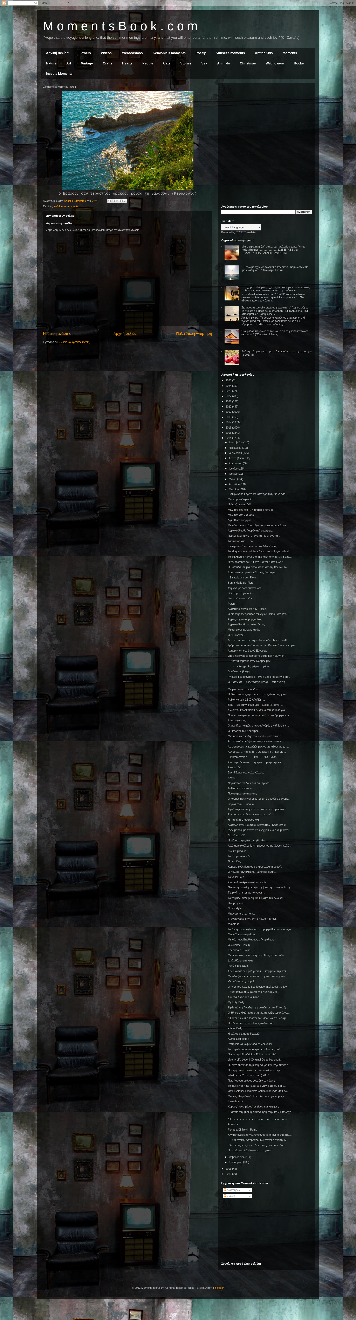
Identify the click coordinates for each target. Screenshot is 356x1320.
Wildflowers (275, 63)
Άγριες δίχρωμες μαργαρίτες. (245, 619)
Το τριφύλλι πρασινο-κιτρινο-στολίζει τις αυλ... (255, 1049)
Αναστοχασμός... (238, 720)
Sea (204, 63)
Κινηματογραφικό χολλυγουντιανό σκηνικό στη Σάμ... (260, 1134)
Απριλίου (234, 484)
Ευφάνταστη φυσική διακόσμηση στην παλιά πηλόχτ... (260, 1111)
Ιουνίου (233, 473)
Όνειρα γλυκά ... (238, 903)
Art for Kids (264, 53)
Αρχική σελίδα (57, 53)
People (147, 63)
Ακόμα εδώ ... (236, 767)
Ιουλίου (233, 468)
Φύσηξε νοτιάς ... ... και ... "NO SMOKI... (254, 756)
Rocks (299, 63)
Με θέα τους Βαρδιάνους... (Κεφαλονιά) (251, 939)
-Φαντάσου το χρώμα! (241, 981)
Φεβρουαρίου (237, 1157)
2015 (229, 432)
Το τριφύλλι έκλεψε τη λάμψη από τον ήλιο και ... (257, 897)
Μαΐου (233, 479)
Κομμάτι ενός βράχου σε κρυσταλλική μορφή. (255, 866)
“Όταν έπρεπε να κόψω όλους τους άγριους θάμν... (258, 1119)
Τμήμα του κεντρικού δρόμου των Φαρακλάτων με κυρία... (262, 645)
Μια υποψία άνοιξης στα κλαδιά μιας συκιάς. (255, 736)
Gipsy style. (235, 908)
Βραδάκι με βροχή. (239, 671)
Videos (106, 53)
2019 (229, 411)
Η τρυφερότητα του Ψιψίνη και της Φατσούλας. (255, 561)
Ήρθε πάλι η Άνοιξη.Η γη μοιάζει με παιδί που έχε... (259, 1007)
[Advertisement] (266, 115)
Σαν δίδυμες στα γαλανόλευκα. (246, 772)
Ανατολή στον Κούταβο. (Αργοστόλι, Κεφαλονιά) (257, 824)
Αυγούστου (236, 463)
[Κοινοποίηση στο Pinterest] (125, 201)
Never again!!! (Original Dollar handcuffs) (252, 1054)
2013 (229, 1168)
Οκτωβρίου (236, 452)
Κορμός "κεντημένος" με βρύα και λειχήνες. (254, 1106)
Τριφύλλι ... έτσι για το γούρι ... (246, 892)
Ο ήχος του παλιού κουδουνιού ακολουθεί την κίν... (258, 986)
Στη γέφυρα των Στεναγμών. (245, 588)
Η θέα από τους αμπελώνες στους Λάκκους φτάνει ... (260, 694)
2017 (229, 422)
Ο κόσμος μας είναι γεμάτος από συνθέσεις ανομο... (259, 798)
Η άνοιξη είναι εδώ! (239, 504)
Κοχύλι (232, 777)
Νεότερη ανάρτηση (58, 334)
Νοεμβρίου (235, 447)
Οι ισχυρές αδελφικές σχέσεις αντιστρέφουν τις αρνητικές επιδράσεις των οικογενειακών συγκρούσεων (275, 289)
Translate (249, 232)
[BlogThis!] (113, 201)
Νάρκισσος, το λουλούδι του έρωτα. (249, 783)
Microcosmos (132, 53)
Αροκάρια (233, 1124)
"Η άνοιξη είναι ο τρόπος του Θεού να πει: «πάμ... (258, 1018)
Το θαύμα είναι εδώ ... (241, 856)
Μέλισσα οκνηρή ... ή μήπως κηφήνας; (251, 509)
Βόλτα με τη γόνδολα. (241, 593)
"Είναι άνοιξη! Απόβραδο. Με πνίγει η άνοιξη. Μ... (258, 1139)
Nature (51, 63)
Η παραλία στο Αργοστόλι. (244, 819)
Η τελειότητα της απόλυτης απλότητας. (251, 1023)
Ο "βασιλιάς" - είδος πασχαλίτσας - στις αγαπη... (257, 681)
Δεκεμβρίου (236, 442)
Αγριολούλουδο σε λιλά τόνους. (247, 624)
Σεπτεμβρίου (237, 458)
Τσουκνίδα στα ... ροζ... (242, 541)
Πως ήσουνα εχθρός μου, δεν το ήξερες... (252, 1080)
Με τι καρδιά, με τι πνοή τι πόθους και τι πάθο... (257, 955)
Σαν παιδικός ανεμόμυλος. (244, 997)
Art (68, 63)
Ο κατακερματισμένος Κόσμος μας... (250, 660)
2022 (229, 396)
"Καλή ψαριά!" (236, 835)
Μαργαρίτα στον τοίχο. (241, 913)
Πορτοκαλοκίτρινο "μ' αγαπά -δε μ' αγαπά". (254, 535)
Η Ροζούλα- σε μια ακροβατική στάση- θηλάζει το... (258, 567)
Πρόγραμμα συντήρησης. (243, 793)
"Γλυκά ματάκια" (238, 851)
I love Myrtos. (236, 1101)
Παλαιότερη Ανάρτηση (194, 334)
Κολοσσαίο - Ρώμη (239, 950)
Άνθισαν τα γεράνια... (241, 788)
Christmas (248, 63)
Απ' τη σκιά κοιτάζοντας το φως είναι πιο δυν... (256, 741)
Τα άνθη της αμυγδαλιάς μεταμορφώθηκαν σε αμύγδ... (260, 929)
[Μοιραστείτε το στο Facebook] (121, 201)
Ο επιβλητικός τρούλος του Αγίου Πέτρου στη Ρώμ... (259, 614)
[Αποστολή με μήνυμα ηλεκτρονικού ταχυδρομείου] (109, 201)
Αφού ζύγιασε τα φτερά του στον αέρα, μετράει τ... (258, 809)
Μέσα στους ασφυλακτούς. (244, 629)
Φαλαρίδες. (234, 861)
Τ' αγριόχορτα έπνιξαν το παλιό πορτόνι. (252, 918)
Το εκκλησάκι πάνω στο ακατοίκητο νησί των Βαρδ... (260, 556)
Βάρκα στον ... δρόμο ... (242, 804)
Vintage (87, 63)
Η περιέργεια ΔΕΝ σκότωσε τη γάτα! (250, 1150)
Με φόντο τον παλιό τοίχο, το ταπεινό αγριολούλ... (258, 525)
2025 (229, 380)
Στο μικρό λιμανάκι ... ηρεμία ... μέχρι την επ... (255, 762)
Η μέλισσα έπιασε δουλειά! (244, 1033)
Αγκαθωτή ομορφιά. (240, 520)
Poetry (201, 53)
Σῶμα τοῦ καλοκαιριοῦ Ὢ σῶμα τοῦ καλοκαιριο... (257, 709)
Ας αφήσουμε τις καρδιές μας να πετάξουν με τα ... (258, 746)
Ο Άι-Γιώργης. (236, 635)
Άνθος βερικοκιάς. (238, 1038)
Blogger (219, 1287)
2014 (229, 437)
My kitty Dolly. (236, 1002)
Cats (166, 63)
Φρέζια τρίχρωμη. (238, 965)
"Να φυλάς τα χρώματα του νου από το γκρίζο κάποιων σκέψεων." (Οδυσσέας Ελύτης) (274, 332)
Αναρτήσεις (233, 1190)
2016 (229, 427)
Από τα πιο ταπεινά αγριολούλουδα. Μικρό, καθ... (258, 640)
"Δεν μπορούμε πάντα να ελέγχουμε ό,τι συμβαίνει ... (260, 830)
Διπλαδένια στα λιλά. (241, 960)
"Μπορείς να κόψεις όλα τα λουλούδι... (251, 1043)
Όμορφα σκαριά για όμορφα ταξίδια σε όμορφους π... (260, 715)
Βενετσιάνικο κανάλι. (240, 598)
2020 (229, 406)
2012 (229, 1173)
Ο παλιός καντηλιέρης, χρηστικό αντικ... (252, 871)
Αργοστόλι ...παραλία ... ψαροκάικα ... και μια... (257, 751)
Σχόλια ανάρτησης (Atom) (74, 341)
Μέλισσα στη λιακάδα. (241, 514)
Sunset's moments (230, 53)
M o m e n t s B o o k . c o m (120, 26)
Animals (223, 63)
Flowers (84, 53)
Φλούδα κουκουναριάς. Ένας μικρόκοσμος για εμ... (259, 676)
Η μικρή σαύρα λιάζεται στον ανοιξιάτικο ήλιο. (255, 1070)
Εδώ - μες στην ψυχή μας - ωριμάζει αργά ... (255, 704)
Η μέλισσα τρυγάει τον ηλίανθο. (247, 840)
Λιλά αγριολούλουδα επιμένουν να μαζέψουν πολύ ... (260, 845)
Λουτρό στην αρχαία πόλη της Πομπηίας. (252, 572)
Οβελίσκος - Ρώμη (239, 944)
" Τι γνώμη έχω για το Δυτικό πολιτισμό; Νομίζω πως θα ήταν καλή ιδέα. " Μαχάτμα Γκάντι (274, 268)
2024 (229, 385)
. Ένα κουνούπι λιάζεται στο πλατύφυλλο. (253, 991)
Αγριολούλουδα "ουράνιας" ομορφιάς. (250, 530)
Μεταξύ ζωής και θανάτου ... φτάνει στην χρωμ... (257, 976)
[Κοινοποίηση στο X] (117, 201)
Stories (185, 63)
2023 (229, 390)
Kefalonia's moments (169, 53)
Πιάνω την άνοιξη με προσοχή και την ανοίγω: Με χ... (260, 887)
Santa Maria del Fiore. (242, 577)
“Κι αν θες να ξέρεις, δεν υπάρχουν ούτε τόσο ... (258, 1145)
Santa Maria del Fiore (240, 582)
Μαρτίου (234, 489)
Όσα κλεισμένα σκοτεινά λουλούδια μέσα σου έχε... (259, 1090)
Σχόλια (230, 1195)
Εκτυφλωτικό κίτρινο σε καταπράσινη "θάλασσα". (257, 493)
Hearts (127, 63)
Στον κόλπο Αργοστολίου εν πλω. (248, 882)
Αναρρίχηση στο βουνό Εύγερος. (247, 650)
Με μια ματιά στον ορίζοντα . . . (246, 689)
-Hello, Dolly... (236, 1028)
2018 (229, 417)
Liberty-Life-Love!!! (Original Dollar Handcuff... (255, 1059)
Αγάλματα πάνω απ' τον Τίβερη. (247, 608)
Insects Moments (59, 73)
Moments (290, 53)
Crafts (107, 63)
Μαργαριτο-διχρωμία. (240, 499)
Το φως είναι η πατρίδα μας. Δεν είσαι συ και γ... (257, 1085)
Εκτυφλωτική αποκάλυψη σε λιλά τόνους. (253, 546)
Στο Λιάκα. (234, 923)
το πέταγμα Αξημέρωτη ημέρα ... (250, 666)
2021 (229, 401)
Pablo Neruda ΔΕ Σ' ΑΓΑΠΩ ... (246, 699)
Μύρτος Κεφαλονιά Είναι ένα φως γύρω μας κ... (257, 1096)
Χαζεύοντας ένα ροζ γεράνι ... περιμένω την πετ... (258, 971)
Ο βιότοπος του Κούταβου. (243, 730)
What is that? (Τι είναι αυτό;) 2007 (248, 1075)
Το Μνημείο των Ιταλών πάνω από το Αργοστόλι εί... (259, 551)
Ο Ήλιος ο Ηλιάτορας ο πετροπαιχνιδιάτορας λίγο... (259, 1012)
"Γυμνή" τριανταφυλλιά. (242, 934)
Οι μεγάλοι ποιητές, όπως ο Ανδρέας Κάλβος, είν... (258, 725)
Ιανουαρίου (236, 1162)
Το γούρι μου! (236, 876)
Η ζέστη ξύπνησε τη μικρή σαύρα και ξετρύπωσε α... (259, 1065)
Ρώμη (231, 603)
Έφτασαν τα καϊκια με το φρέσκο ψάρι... (252, 814)
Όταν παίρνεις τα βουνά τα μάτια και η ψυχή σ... (257, 655)
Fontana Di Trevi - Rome (242, 1129)
